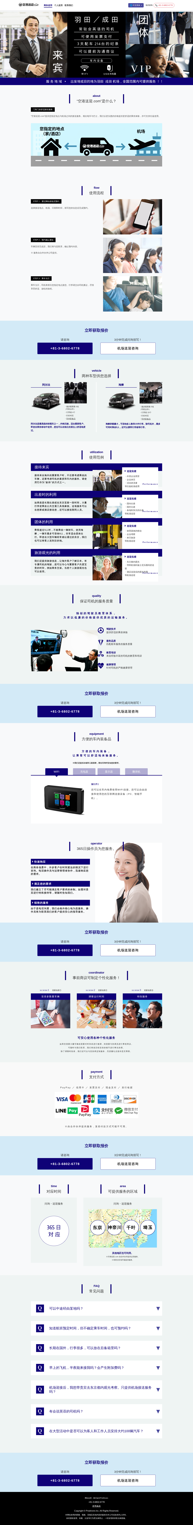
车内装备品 (70, 419)
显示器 (109, 771)
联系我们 (69, 5)
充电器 (84, 771)
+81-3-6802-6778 (65, 348)
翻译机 (136, 771)
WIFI (56, 771)
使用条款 (96, 1506)
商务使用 (48, 5)
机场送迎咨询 (128, 348)
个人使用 (58, 5)
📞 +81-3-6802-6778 (164, 5)
